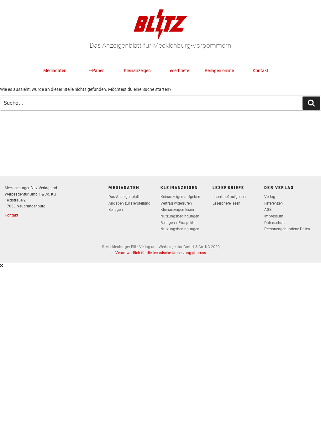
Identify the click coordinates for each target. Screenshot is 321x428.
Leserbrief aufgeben (229, 197)
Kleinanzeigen (137, 70)
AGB (267, 209)
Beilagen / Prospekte (177, 223)
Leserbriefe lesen (226, 203)
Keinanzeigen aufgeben (180, 197)
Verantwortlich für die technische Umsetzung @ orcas (160, 253)
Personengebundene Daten (287, 229)
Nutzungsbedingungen (179, 216)
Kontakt (260, 70)
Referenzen (273, 203)
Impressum (273, 216)
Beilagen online (219, 70)
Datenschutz (275, 223)
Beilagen (115, 209)
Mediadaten (54, 70)
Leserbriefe (178, 70)
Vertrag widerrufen (176, 203)
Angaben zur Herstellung (129, 203)
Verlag (269, 197)
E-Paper (96, 70)
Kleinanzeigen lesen (177, 209)
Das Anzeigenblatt (123, 197)
